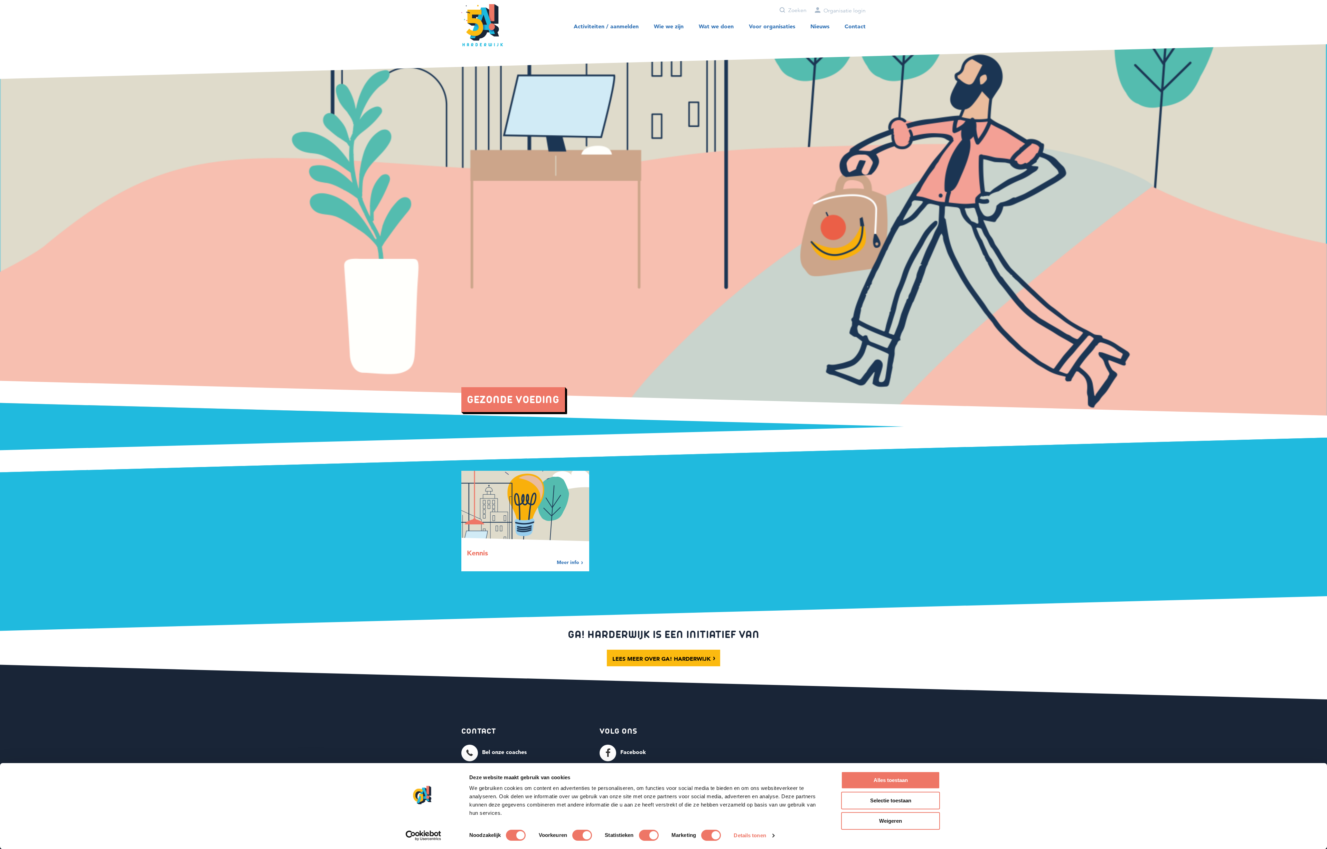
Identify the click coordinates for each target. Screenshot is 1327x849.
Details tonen (750, 835)
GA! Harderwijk (482, 25)
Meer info (569, 562)
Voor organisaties (772, 26)
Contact (855, 26)
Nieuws (819, 26)
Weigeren (890, 821)
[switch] (582, 835)
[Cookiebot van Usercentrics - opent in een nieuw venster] (423, 835)
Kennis (477, 553)
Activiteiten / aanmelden (606, 26)
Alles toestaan (891, 780)
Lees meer (661, 658)
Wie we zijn (669, 26)
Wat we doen (716, 26)
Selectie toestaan (890, 800)
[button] (494, 752)
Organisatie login (844, 10)
